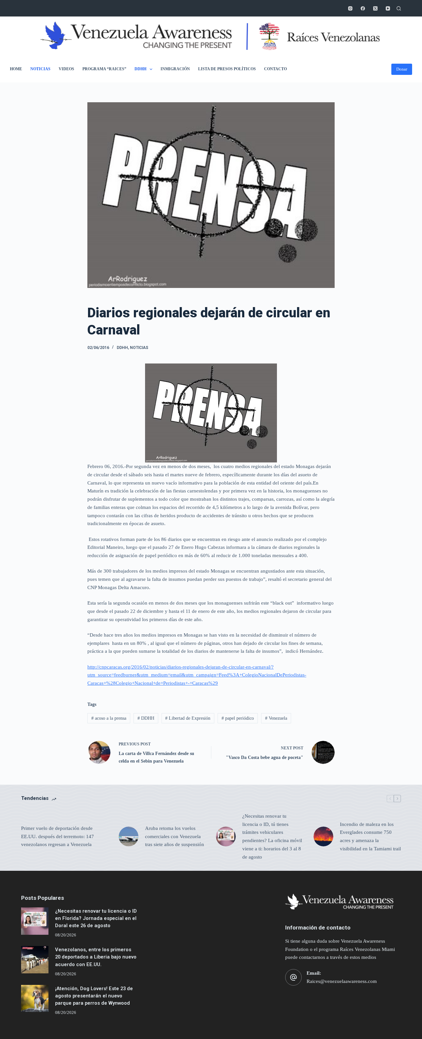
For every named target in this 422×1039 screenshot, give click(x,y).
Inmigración (175, 69)
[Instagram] (350, 8)
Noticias (40, 69)
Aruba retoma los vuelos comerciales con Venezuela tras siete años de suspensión (174, 836)
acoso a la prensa (108, 718)
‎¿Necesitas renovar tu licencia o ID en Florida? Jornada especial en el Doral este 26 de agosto (96, 918)
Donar (401, 69)
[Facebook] (363, 8)
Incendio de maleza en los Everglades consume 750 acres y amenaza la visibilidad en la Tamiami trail (370, 836)
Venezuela (276, 718)
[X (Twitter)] (375, 8)
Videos (66, 69)
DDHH (140, 69)
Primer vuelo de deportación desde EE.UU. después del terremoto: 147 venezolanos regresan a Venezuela (57, 836)
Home (16, 69)
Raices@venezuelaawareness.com (342, 981)
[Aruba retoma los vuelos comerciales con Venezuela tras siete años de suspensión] (128, 836)
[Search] (399, 8)
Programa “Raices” (104, 69)
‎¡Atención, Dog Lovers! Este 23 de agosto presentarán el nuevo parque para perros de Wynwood (94, 996)
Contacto (275, 69)
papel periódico (238, 718)
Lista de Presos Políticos (227, 69)
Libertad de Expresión (187, 718)
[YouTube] (388, 8)
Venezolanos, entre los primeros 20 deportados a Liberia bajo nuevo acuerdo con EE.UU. (95, 957)
